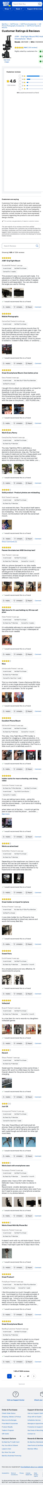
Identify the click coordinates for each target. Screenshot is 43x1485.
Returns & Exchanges (9, 1420)
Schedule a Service (34, 1420)
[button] (8, 9)
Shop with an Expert (34, 1417)
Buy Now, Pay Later (8, 1452)
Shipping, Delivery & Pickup (11, 1417)
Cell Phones (14, 24)
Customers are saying (10, 199)
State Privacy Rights (36, 1474)
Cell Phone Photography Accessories (21, 25)
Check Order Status (8, 1413)
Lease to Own (6, 1449)
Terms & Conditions (14, 1473)
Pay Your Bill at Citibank (10, 1445)
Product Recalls (7, 1427)
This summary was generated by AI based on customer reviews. (21, 221)
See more (5, 814)
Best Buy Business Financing (11, 1456)
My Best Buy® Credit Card (10, 1442)
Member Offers (33, 1449)
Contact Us (31, 1434)
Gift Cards (5, 1434)
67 (28, 1376)
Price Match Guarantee (10, 1423)
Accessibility (5, 1473)
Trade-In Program (8, 1430)
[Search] (37, 246)
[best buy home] (7, 4)
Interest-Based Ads (29, 1473)
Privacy (22, 1473)
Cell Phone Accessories (28, 24)
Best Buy (5, 24)
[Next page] (33, 1376)
